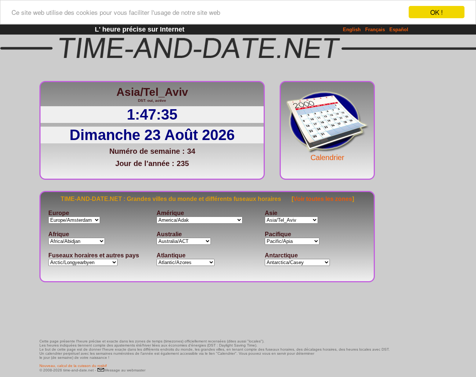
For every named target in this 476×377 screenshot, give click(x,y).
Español (398, 29)
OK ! (436, 12)
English (352, 29)
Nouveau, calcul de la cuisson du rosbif (73, 366)
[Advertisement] (414, 187)
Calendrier (327, 157)
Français (375, 29)
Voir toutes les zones (322, 199)
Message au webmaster (124, 370)
